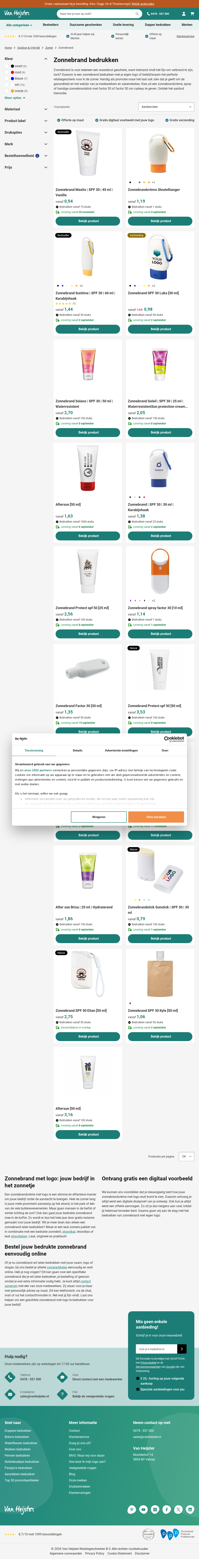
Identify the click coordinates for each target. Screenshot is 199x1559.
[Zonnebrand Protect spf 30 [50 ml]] (160, 669)
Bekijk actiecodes (143, 3)
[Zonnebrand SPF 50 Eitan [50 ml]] (88, 974)
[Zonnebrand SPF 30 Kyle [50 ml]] (160, 974)
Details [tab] (77, 750)
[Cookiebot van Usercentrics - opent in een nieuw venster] (167, 739)
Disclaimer (142, 1553)
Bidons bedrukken (17, 1437)
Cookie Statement (119, 1553)
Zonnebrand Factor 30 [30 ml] (79, 706)
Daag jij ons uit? (80, 1443)
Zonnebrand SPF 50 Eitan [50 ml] (81, 1010)
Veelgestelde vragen (82, 1468)
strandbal (68, 1232)
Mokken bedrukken (18, 1449)
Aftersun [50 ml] (68, 504)
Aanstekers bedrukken (20, 1474)
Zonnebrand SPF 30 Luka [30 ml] (153, 293)
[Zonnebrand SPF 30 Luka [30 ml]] (160, 256)
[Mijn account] (184, 14)
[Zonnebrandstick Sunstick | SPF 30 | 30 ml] (160, 870)
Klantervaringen (80, 1493)
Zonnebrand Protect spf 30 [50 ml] (154, 706)
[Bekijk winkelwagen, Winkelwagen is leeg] (192, 14)
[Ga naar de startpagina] (17, 14)
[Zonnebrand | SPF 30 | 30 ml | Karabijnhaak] (160, 468)
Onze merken (78, 1480)
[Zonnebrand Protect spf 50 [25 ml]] (88, 571)
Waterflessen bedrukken (21, 1443)
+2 (81, 285)
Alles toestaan (156, 817)
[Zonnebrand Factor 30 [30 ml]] (88, 669)
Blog (72, 1474)
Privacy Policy (94, 1553)
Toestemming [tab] (34, 750)
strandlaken (19, 1236)
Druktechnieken (79, 1486)
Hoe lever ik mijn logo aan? (87, 1462)
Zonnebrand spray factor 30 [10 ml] (155, 608)
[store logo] (51, 1510)
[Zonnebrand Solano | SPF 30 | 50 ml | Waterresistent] (88, 364)
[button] (45, 58)
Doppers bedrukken (18, 1431)
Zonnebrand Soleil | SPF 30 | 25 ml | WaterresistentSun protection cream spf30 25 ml (156, 404)
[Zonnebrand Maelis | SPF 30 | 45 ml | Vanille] (88, 153)
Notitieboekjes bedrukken (22, 1462)
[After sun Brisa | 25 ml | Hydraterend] (88, 870)
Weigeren (98, 817)
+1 (153, 182)
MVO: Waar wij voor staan (87, 1455)
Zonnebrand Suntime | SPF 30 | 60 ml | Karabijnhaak (85, 295)
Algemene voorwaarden (66, 1553)
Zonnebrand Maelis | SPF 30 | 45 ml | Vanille (84, 192)
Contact (74, 1431)
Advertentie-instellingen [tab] (121, 750)
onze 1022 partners (38, 770)
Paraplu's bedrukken (18, 1468)
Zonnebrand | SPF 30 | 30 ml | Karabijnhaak (151, 507)
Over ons (75, 1449)
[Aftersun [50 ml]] (88, 468)
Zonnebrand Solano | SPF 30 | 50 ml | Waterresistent (84, 404)
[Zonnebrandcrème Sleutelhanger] (160, 153)
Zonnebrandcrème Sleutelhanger (154, 190)
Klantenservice (185, 36)
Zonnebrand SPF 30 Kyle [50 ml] (153, 1010)
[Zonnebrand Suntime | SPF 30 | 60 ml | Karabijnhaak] (88, 256)
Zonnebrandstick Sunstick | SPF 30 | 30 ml (158, 910)
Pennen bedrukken (17, 1455)
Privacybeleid (148, 1362)
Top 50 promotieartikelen (22, 1480)
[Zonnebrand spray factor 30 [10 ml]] (160, 571)
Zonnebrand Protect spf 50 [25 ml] (82, 608)
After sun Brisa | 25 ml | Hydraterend (84, 907)
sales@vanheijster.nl (147, 1437)
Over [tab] (165, 750)
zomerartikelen (57, 1267)
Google (170, 1366)
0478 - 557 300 (160, 13)
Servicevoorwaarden (148, 1366)
